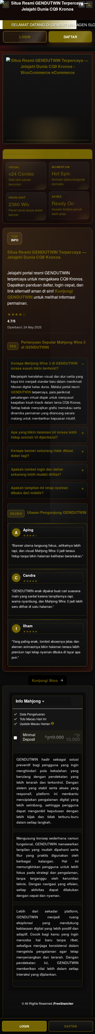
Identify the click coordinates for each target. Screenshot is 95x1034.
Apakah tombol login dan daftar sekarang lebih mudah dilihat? (37, 472)
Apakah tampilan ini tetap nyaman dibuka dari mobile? (39, 490)
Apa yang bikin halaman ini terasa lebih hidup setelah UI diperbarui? (44, 435)
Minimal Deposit (51, 736)
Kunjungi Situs (45, 680)
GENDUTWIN (21, 392)
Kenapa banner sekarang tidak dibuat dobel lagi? (42, 453)
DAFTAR (70, 36)
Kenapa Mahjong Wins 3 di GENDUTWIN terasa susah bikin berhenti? (44, 366)
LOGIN (24, 36)
